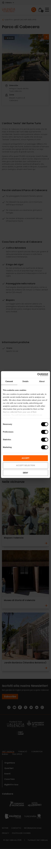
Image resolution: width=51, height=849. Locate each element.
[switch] (44, 432)
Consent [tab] (9, 381)
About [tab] (42, 381)
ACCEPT (25, 458)
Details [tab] (26, 381)
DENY (25, 473)
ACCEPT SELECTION (25, 465)
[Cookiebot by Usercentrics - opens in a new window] (37, 374)
